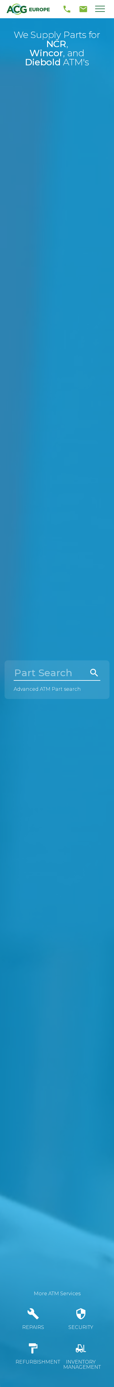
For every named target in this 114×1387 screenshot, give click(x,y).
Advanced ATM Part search (47, 689)
